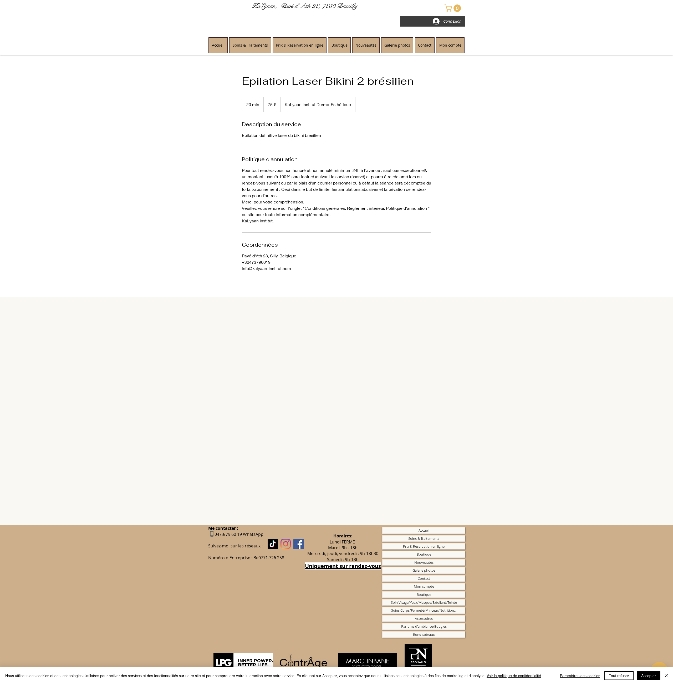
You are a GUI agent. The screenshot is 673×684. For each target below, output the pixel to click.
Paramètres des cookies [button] (580, 675)
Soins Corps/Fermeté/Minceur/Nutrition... (423, 610)
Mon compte (424, 586)
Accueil (424, 530)
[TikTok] (273, 544)
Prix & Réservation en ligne (424, 546)
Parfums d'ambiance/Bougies (424, 626)
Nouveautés (424, 562)
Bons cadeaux (424, 634)
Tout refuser (619, 675)
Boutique (424, 554)
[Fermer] (667, 675)
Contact (424, 578)
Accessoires (424, 618)
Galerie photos (423, 570)
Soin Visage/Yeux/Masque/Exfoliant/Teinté (424, 602)
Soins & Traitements (423, 538)
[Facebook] (298, 544)
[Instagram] (286, 544)
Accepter (648, 675)
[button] (454, 8)
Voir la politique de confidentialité (514, 675)
